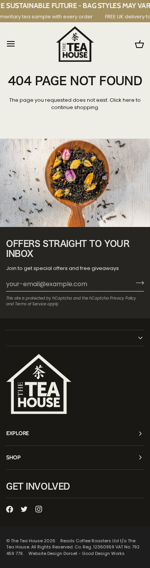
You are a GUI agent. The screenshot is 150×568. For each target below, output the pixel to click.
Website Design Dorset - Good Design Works (76, 553)
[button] (75, 338)
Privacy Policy (123, 298)
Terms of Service (30, 304)
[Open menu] (17, 44)
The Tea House (27, 541)
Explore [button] (17, 433)
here (129, 100)
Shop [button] (13, 457)
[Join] (137, 283)
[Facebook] (9, 509)
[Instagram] (38, 509)
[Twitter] (24, 509)
